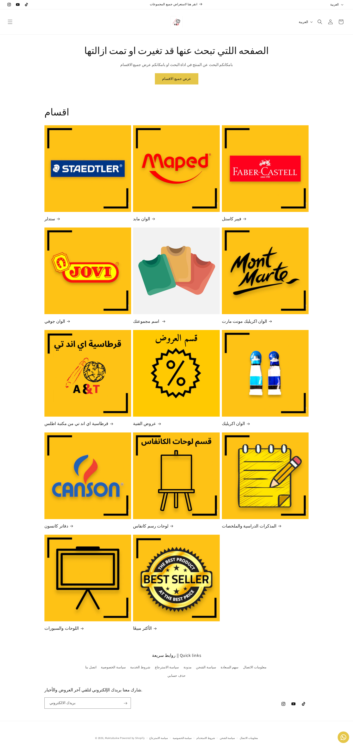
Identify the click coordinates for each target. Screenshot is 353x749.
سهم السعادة (230, 667)
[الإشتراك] (125, 703)
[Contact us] (343, 737)
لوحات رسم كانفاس (150, 526)
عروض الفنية (144, 423)
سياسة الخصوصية (113, 667)
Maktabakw (112, 738)
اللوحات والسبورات (61, 628)
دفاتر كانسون (56, 526)
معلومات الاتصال (255, 667)
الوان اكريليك (233, 423)
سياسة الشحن (206, 667)
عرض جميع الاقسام (176, 78)
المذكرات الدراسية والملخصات (249, 526)
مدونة (187, 667)
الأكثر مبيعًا (142, 628)
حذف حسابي (176, 675)
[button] (10, 22)
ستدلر (49, 219)
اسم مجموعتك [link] (146, 321)
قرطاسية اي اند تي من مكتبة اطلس (76, 423)
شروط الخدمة (140, 667)
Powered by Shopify (132, 738)
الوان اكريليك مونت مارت (244, 321)
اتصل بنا (91, 667)
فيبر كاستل (232, 219)
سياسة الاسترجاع (167, 667)
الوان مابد (141, 219)
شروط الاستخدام (205, 737)
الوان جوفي (54, 321)
